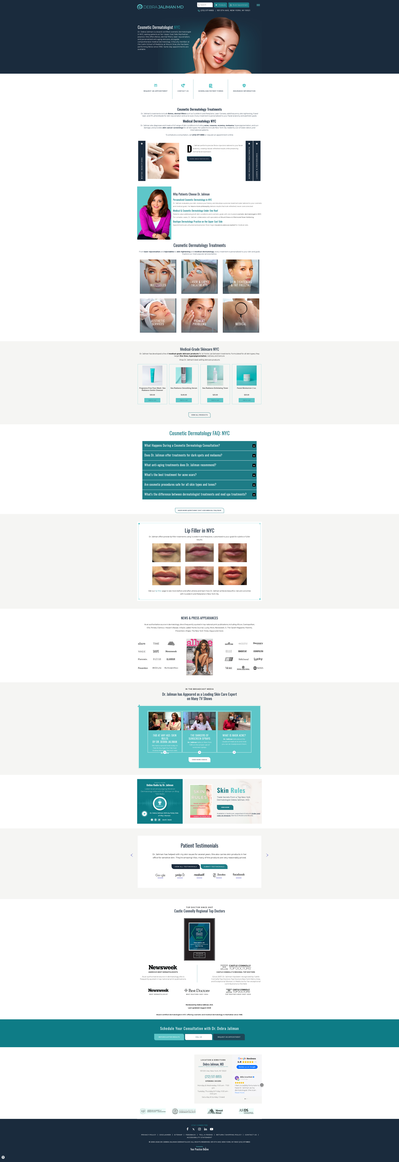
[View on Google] (237, 1078)
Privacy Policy (148, 1135)
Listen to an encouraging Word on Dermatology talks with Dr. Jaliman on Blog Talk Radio (160, 791)
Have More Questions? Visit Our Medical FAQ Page (199, 510)
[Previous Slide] (131, 855)
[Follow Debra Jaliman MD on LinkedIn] (206, 1130)
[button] (232, 1085)
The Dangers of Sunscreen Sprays (199, 736)
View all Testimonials (186, 867)
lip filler (158, 591)
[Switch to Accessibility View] (3, 1157)
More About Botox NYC (199, 159)
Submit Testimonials (214, 867)
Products (222, 5)
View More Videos (199, 759)
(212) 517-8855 (207, 10)
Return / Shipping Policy (229, 1135)
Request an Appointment (156, 91)
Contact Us (183, 91)
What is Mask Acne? (234, 735)
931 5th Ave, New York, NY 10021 (233, 10)
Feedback (191, 1135)
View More (225, 807)
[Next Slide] (267, 855)
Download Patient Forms (210, 91)
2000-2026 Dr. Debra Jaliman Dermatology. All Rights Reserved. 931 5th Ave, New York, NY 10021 (194, 1142)
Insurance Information (244, 91)
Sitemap (178, 1135)
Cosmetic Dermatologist (159, 27)
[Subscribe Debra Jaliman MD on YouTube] (212, 1130)
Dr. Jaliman (169, 694)
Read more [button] (239, 1093)
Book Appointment (240, 5)
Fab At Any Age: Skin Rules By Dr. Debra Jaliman (165, 738)
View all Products (199, 415)
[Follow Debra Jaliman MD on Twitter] (193, 1130)
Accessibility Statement (199, 1137)
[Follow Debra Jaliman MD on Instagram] (199, 1130)
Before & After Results (169, 1037)
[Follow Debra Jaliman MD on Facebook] (187, 1130)
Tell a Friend (206, 1135)
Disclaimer (165, 1135)
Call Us (198, 1037)
